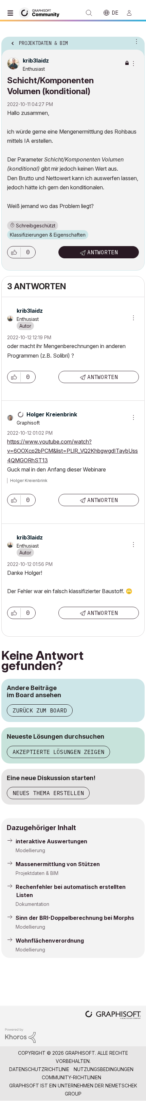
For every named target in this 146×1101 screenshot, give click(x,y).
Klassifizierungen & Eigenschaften (48, 235)
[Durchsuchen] (12, 12)
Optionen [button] (135, 41)
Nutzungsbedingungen (103, 1069)
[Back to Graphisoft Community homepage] (41, 12)
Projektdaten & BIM (37, 873)
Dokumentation (32, 904)
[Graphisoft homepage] (113, 1015)
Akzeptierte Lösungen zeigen (58, 752)
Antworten (102, 252)
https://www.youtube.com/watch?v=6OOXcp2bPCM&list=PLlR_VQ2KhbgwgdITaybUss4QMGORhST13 (72, 451)
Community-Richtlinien (71, 1077)
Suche (89, 13)
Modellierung (30, 850)
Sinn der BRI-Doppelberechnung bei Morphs (75, 917)
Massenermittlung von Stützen (58, 864)
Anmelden (132, 13)
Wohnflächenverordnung (50, 940)
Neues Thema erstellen (48, 793)
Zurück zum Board (40, 710)
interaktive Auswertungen (51, 841)
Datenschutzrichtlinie (39, 1069)
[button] (13, 252)
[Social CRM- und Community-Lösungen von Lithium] (20, 1035)
